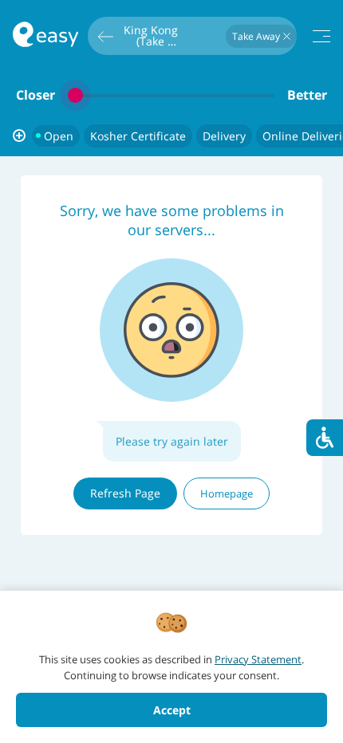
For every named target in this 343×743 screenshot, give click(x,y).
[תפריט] (321, 36)
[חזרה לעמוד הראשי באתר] (45, 36)
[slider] (171, 95)
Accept (172, 709)
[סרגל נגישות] (324, 437)
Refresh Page (125, 493)
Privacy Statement (258, 659)
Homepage (226, 493)
